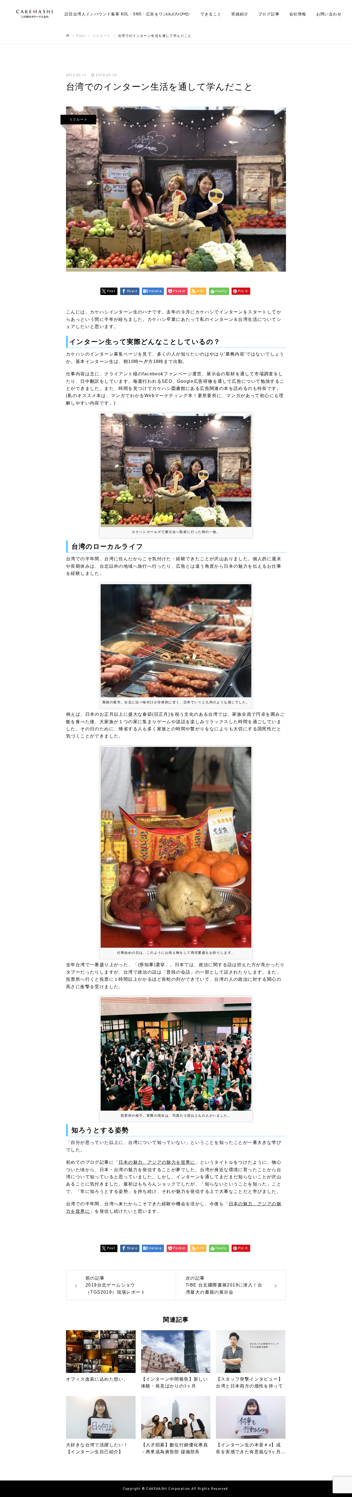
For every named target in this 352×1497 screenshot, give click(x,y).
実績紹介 (239, 14)
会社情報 (297, 14)
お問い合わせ (329, 14)
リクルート (78, 119)
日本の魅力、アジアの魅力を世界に (157, 1162)
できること (210, 14)
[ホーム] (67, 35)
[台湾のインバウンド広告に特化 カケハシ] (34, 14)
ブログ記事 (268, 14)
